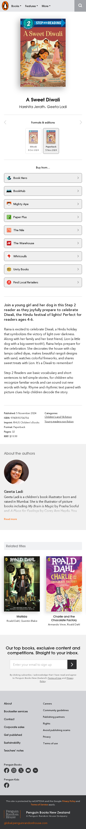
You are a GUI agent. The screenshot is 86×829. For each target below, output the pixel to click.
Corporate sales (14, 727)
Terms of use (50, 743)
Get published (13, 734)
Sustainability (12, 742)
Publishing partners (54, 717)
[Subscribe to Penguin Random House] (72, 664)
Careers (47, 703)
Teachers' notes (14, 750)
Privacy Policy (68, 801)
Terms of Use (54, 678)
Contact (9, 719)
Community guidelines (56, 710)
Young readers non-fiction (59, 421)
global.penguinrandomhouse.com (25, 823)
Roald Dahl (13, 621)
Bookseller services (16, 711)
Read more (10, 519)
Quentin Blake (29, 621)
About (8, 703)
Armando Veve (57, 624)
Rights (46, 723)
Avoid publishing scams (56, 730)
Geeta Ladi (57, 106)
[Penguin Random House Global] (15, 813)
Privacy (47, 736)
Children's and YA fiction (58, 417)
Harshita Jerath (32, 106)
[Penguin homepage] (5, 5)
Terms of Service (39, 804)
